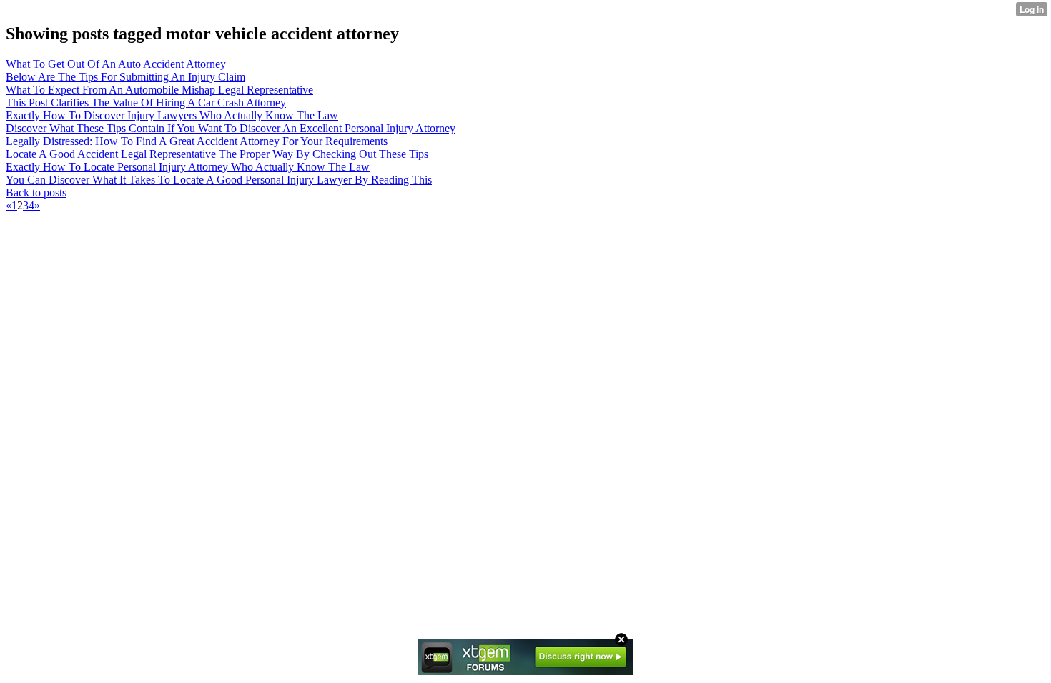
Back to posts (36, 192)
